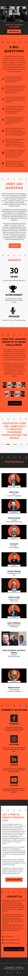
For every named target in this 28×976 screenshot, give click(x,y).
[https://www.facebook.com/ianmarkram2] (14, 718)
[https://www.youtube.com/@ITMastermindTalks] (14, 780)
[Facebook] (7, 972)
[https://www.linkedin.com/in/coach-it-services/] (14, 759)
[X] (14, 972)
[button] (20, 3)
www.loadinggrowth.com (12, 943)
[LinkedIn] (17, 972)
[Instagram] (11, 972)
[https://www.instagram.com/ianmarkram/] (14, 739)
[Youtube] (20, 972)
